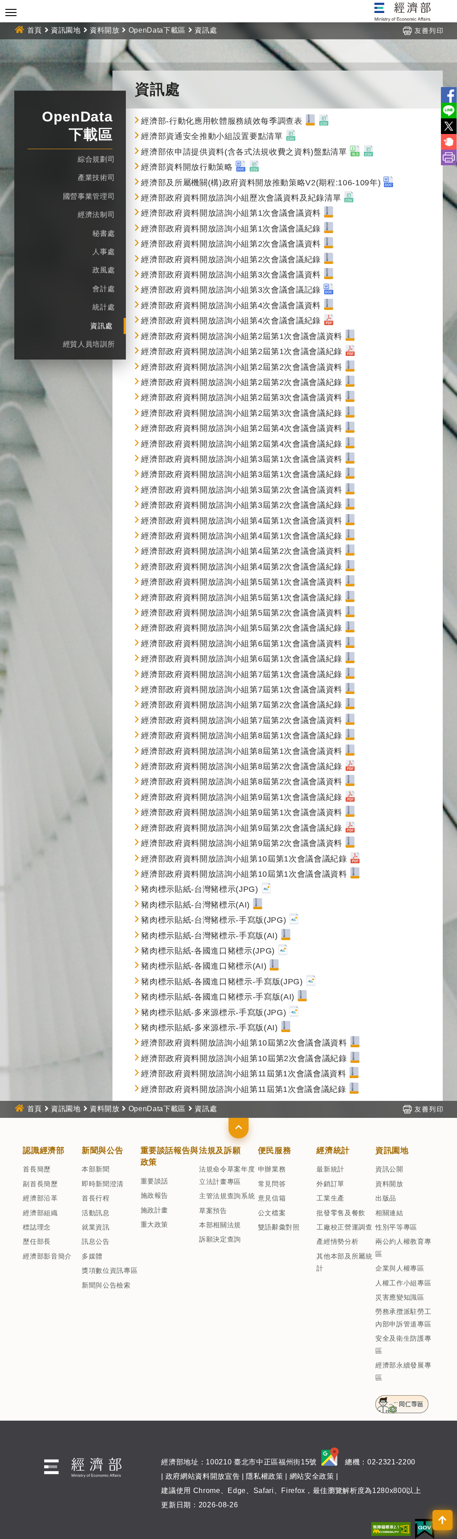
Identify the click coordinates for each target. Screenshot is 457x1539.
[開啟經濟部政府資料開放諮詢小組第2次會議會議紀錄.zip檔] (328, 259)
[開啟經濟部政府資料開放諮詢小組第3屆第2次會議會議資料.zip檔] (350, 489)
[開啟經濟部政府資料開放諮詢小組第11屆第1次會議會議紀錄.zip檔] (354, 1089)
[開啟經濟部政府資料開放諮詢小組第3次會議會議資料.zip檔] (328, 274)
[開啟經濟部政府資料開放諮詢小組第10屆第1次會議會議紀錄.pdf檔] (355, 858)
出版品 (385, 1198)
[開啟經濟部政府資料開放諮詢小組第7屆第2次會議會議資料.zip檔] (350, 720)
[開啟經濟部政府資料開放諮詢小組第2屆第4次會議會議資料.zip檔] (350, 428)
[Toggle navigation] (11, 12)
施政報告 (155, 1195)
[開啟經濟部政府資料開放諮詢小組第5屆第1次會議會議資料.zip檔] (350, 581)
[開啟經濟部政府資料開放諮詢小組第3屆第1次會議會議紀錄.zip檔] (350, 474)
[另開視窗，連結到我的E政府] (424, 1528)
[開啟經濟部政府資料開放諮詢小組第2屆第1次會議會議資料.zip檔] (350, 336)
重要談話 (155, 1181)
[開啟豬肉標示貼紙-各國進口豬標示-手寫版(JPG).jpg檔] (310, 981)
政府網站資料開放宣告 (203, 1476)
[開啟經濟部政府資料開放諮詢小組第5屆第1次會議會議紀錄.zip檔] (350, 597)
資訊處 (101, 326)
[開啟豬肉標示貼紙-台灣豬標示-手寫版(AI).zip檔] (285, 935)
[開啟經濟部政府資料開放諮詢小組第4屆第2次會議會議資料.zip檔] (350, 551)
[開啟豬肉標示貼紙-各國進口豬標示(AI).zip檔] (274, 966)
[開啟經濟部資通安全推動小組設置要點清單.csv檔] (290, 136)
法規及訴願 (220, 1150)
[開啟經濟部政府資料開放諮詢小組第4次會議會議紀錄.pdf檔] (328, 320)
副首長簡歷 (40, 1184)
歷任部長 (37, 1241)
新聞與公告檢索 (106, 1285)
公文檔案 (272, 1213)
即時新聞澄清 (103, 1184)
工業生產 (330, 1198)
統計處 (103, 307)
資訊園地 (66, 30)
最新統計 (330, 1169)
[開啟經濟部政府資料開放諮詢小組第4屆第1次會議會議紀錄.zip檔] (350, 535)
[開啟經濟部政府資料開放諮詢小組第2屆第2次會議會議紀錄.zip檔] (350, 382)
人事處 (103, 251)
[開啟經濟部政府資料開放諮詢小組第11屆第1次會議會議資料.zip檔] (354, 1073)
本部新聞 (96, 1169)
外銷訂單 (330, 1184)
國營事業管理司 (89, 196)
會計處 (103, 289)
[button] (238, 1128)
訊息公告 (96, 1241)
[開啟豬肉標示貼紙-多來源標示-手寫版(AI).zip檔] (285, 1027)
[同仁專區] (401, 1401)
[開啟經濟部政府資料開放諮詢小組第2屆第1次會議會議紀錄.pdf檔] (350, 351)
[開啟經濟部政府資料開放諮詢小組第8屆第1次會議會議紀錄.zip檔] (350, 735)
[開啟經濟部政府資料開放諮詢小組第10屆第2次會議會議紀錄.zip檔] (355, 1058)
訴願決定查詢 (220, 1239)
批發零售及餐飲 (341, 1213)
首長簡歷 (37, 1169)
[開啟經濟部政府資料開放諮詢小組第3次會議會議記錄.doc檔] (328, 289)
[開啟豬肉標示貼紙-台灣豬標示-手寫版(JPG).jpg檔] (293, 920)
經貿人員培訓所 (89, 344)
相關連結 (389, 1213)
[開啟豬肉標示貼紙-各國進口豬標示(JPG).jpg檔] (282, 950)
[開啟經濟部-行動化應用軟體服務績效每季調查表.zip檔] (310, 121)
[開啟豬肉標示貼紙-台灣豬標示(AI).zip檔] (257, 904)
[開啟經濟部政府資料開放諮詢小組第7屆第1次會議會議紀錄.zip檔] (350, 674)
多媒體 (92, 1256)
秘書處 (103, 233)
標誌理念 (37, 1227)
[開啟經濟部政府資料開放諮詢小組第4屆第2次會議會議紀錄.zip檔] (350, 566)
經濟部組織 (40, 1213)
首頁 (34, 30)
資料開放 (105, 30)
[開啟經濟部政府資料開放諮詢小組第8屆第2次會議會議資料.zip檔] (350, 781)
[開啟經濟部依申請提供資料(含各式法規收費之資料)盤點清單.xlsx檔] (355, 151)
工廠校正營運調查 (344, 1227)
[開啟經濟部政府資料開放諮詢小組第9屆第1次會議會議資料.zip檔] (350, 812)
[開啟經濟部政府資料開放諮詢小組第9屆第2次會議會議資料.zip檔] (350, 843)
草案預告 (213, 1210)
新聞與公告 (102, 1150)
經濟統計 (333, 1150)
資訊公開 (389, 1169)
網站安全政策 (312, 1476)
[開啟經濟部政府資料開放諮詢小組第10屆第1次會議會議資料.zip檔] (355, 874)
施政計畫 (155, 1210)
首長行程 (96, 1198)
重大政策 (155, 1224)
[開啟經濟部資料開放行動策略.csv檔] (254, 167)
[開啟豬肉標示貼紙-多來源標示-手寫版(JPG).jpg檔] (293, 1012)
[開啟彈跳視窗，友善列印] (423, 30)
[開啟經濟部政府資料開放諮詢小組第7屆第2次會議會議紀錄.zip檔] (350, 704)
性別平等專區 (396, 1227)
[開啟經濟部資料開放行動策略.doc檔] (240, 167)
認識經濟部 (43, 1150)
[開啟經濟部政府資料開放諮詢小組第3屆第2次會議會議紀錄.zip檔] (350, 505)
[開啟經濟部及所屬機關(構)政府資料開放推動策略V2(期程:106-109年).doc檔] (388, 182)
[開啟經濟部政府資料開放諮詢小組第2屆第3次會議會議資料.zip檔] (350, 397)
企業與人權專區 (399, 1268)
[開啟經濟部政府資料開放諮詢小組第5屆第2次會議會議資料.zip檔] (350, 612)
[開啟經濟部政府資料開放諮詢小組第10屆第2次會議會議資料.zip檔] (355, 1042)
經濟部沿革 (40, 1198)
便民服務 (274, 1150)
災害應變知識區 (399, 1297)
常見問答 (272, 1184)
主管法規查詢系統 (227, 1196)
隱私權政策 (264, 1476)
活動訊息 (96, 1213)
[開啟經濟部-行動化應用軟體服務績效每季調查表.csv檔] (323, 121)
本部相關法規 (220, 1225)
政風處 (103, 270)
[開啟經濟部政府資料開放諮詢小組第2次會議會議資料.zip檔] (328, 243)
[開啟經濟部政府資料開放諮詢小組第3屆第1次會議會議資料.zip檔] (350, 459)
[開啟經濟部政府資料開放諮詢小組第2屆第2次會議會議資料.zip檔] (350, 367)
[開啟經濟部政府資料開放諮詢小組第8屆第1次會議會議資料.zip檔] (350, 751)
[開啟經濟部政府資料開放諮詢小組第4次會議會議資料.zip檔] (328, 305)
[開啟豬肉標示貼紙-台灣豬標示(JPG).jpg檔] (266, 889)
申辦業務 (272, 1169)
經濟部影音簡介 (47, 1256)
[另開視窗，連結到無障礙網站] (391, 1528)
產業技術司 (96, 177)
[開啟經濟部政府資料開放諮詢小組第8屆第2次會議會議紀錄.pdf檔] (350, 766)
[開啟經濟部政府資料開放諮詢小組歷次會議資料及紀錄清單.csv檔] (348, 197)
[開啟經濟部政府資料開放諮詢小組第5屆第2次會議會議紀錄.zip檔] (350, 627)
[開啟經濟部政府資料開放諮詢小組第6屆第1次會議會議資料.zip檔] (350, 643)
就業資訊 (96, 1227)
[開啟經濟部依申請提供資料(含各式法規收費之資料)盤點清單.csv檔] (368, 151)
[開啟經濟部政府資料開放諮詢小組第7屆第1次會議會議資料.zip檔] (350, 689)
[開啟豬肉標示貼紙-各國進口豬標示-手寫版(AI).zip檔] (302, 996)
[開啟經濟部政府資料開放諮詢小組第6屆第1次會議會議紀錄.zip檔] (350, 658)
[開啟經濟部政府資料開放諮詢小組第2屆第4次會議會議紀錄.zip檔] (350, 443)
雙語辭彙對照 (279, 1227)
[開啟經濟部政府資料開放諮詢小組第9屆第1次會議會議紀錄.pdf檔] (350, 797)
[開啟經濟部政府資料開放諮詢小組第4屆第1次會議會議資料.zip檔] (350, 520)
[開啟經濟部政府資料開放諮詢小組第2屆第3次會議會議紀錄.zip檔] (350, 413)
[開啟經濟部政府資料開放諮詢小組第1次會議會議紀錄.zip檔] (328, 228)
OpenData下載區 (157, 30)
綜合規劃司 (96, 159)
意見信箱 (272, 1198)
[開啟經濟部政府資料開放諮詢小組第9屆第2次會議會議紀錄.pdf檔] (350, 828)
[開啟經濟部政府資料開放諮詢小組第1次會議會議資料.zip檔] (328, 213)
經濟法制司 (96, 214)
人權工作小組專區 (403, 1283)
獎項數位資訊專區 (109, 1270)
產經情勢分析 (337, 1241)
